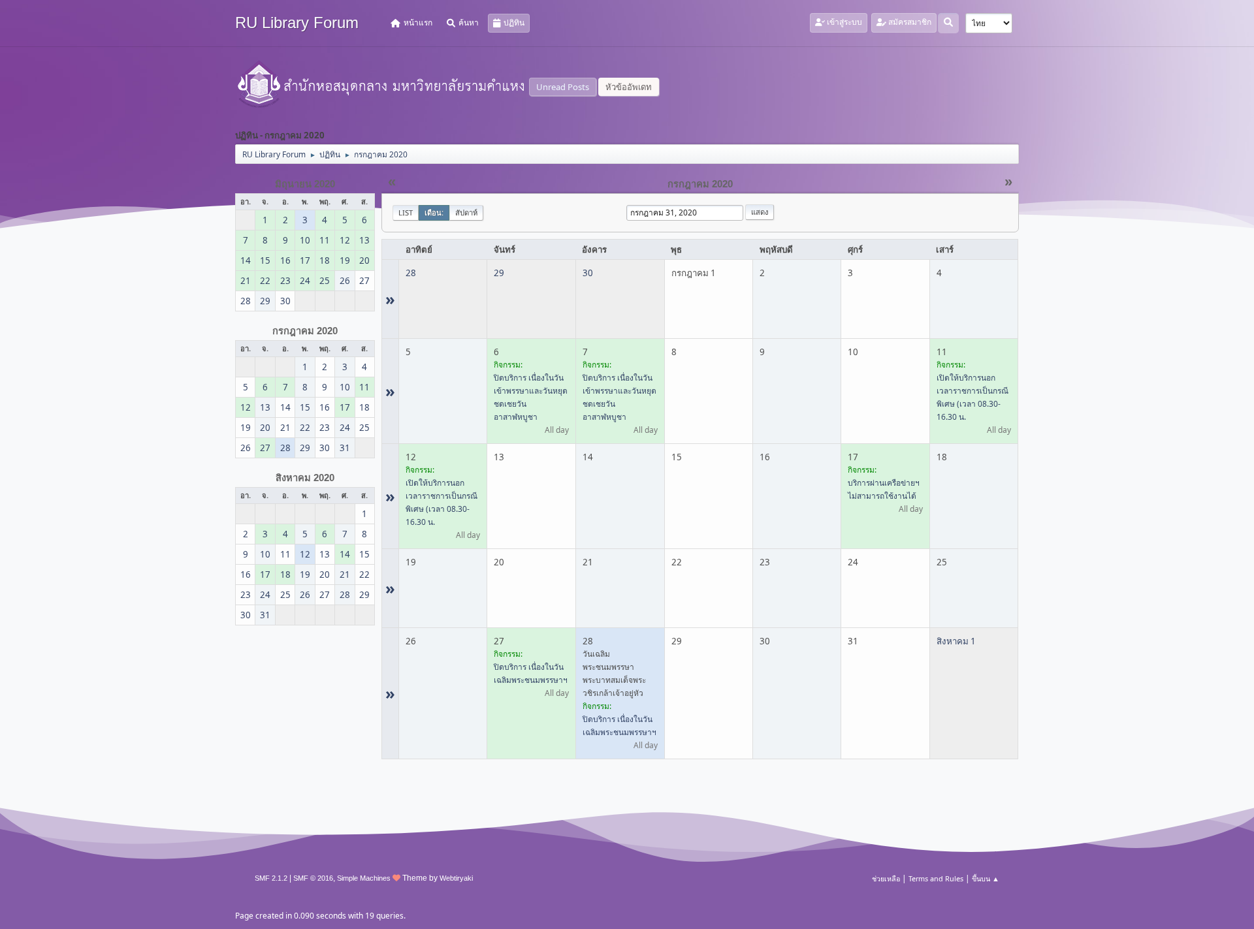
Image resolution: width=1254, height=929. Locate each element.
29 (499, 273)
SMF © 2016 (313, 878)
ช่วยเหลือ (886, 878)
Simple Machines (364, 878)
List (405, 212)
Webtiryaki (456, 878)
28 (411, 273)
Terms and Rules (935, 878)
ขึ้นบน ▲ (985, 878)
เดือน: (434, 212)
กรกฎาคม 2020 (305, 331)
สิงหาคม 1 (956, 641)
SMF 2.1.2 (271, 878)
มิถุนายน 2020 (305, 184)
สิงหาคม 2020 (305, 478)
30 (588, 273)
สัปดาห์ (466, 212)
